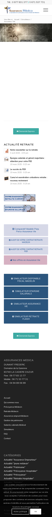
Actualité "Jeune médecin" (16, 463)
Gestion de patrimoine (13, 420)
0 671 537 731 (37, 2)
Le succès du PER (18, 169)
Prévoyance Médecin (13, 407)
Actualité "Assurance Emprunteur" (20, 459)
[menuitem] (44, 9)
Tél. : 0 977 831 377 (17, 2)
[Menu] (44, 9)
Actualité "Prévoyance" (15, 474)
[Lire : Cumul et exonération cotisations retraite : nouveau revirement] (6, 178)
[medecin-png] (21, 9)
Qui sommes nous (11, 402)
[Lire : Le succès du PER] (6, 170)
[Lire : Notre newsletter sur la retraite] (6, 150)
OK (35, 511)
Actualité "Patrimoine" (14, 467)
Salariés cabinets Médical (15, 425)
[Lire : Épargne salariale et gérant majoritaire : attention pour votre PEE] (6, 159)
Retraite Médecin (11, 411)
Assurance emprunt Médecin (16, 416)
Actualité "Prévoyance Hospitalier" (20, 471)
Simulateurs (9, 429)
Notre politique (20, 511)
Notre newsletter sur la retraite (24, 150)
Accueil (7, 398)
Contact (7, 438)
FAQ (5, 434)
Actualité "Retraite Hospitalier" (19, 478)
